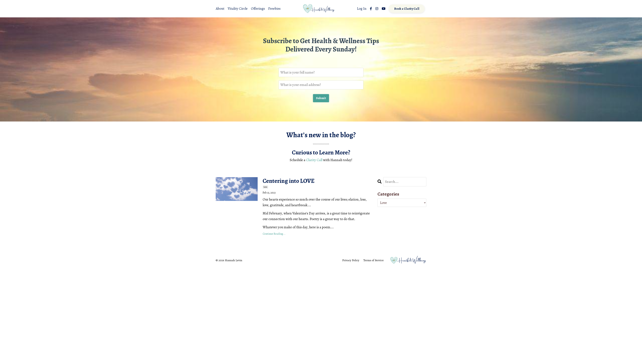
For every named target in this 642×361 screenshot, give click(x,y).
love (265, 187)
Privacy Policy (350, 260)
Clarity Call (314, 160)
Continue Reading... (274, 234)
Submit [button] (321, 98)
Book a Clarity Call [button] (406, 9)
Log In (361, 8)
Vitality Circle (238, 8)
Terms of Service (373, 260)
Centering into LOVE (288, 180)
